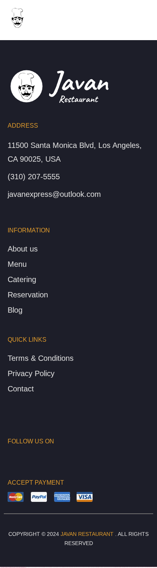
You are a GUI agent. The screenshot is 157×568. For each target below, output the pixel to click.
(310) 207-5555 (34, 176)
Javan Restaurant (87, 534)
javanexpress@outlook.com (54, 194)
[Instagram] (22, 456)
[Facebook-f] (10, 456)
